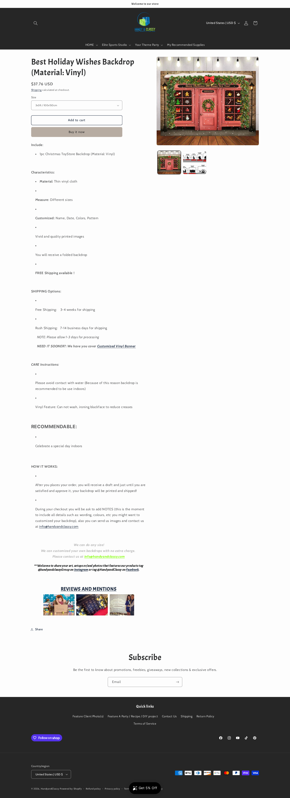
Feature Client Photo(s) (88, 716)
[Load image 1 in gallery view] (169, 162)
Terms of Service (145, 724)
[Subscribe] (177, 682)
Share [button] (39, 629)
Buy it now (77, 132)
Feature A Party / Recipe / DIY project (133, 716)
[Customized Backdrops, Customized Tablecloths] (88, 616)
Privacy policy (112, 788)
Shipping (36, 89)
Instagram (81, 570)
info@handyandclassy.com (59, 526)
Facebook (132, 570)
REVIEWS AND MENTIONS (89, 589)
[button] (35, 23)
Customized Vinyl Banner (116, 346)
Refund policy (93, 788)
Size (33, 97)
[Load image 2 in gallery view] (194, 162)
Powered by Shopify (71, 788)
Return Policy (205, 716)
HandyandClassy (50, 788)
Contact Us (169, 716)
